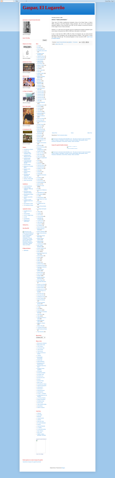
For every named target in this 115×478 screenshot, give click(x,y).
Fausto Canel (40, 151)
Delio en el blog (40, 118)
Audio (38, 71)
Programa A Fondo (41, 265)
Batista (38, 79)
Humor (38, 179)
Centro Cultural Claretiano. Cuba (27, 153)
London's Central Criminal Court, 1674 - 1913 (28, 201)
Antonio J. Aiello (40, 65)
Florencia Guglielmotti (42, 157)
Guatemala (39, 171)
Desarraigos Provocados (39, 358)
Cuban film (39, 111)
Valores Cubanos (41, 407)
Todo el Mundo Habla (41, 404)
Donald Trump (40, 124)
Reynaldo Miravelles (41, 281)
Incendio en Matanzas (42, 190)
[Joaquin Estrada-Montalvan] (40, 452)
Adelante (39, 413)
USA (62, 44)
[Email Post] (80, 42)
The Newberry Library (28, 205)
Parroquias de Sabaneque (27, 175)
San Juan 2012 (40, 293)
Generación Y (40, 388)
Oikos (38, 259)
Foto (38, 162)
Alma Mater (39, 414)
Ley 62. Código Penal (28, 215)
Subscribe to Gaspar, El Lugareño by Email (32, 461)
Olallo (38, 260)
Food (38, 160)
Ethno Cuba (39, 382)
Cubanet (39, 355)
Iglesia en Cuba (40, 185)
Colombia (39, 108)
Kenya (38, 201)
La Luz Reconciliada (41, 206)
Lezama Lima (40, 220)
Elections (39, 136)
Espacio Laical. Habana (27, 169)
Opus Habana (40, 430)
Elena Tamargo (40, 138)
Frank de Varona (40, 165)
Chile (38, 100)
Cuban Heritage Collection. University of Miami (28, 189)
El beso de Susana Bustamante (41, 131)
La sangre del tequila (41, 208)
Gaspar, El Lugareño (44, 7)
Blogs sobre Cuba (41, 344)
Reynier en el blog (41, 284)
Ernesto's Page (40, 380)
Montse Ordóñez (40, 248)
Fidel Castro (39, 156)
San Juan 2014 (40, 295)
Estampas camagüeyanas (40, 149)
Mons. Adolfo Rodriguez (40, 246)
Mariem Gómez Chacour (40, 239)
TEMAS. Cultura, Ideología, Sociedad (41, 435)
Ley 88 (25, 217)
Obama (38, 257)
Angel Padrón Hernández (40, 61)
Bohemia (39, 416)
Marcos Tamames (41, 231)
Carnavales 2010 (41, 99)
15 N (38, 46)
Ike (37, 188)
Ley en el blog (40, 216)
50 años (39, 47)
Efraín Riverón (40, 129)
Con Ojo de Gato (40, 348)
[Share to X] (85, 42)
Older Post (89, 132)
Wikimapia (26, 250)
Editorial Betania (40, 361)
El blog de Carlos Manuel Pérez (41, 364)
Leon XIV (39, 214)
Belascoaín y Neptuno (42, 343)
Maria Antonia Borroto (41, 233)
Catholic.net (26, 151)
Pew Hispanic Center (28, 203)
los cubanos (39, 225)
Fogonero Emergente (41, 385)
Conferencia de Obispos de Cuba (27, 156)
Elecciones (39, 135)
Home (72, 132)
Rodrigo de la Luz (41, 289)
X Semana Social (41, 327)
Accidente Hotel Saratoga (40, 54)
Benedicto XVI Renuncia (40, 83)
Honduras (39, 177)
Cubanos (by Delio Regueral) (41, 114)
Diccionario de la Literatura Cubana (28, 192)
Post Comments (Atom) (62, 135)
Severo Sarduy (40, 298)
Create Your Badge (39, 454)
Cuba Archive (40, 351)
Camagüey (39, 86)
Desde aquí (39, 359)
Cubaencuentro (40, 418)
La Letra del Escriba (41, 429)
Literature (39, 223)
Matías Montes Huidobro (40, 242)
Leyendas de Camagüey (40, 218)
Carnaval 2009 (40, 92)
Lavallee (39, 213)
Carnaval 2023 (40, 97)
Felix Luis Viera (40, 152)
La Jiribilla (39, 427)
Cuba (38, 109)
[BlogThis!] (83, 42)
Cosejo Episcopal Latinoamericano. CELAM (27, 162)
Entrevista (39, 145)
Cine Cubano (40, 346)
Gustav (38, 173)
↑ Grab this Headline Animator (72, 148)
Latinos (56, 44)
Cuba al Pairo (40, 349)
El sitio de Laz (40, 376)
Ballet (38, 74)
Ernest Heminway (41, 147)
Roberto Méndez (40, 285)
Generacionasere (41, 390)
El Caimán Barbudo (41, 422)
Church (38, 106)
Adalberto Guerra (41, 56)
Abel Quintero (40, 49)
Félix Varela (39, 154)
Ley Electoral (26, 218)
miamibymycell (40, 243)
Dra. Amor (39, 126)
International (40, 194)
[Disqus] (72, 68)
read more (89, 36)
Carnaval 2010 (40, 94)
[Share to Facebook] (86, 42)
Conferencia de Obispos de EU (27, 159)
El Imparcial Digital (41, 372)
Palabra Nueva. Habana (27, 172)
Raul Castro (39, 274)
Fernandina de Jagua (41, 384)
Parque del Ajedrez (41, 399)
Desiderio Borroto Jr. (41, 121)
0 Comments (75, 42)
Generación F (40, 387)
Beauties (39, 80)
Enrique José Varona (41, 142)
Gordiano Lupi (40, 168)
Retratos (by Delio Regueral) (41, 278)
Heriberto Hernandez (41, 174)
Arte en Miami (40, 70)
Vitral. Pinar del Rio (28, 180)
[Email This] (82, 42)
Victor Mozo (39, 314)
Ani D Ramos (40, 63)
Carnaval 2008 (40, 91)
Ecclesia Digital (27, 164)
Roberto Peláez (40, 287)
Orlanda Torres (40, 263)
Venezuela (39, 310)
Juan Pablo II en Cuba (42, 199)
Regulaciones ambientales (27, 221)
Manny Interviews (41, 227)
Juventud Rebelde (41, 426)
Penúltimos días (40, 401)
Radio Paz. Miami (27, 177)
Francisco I (39, 163)
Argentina (39, 66)
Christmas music (40, 105)
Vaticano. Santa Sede (28, 178)
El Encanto (39, 133)
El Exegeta (39, 371)
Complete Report (56, 38)
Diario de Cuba (40, 421)
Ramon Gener (40, 272)
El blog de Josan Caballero (40, 369)
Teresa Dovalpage (41, 299)
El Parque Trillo (40, 374)
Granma (39, 424)
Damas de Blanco (41, 115)
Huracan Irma (40, 180)
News (59, 44)
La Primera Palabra (41, 398)
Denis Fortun (40, 120)
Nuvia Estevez (40, 255)
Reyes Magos (40, 280)
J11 (38, 195)
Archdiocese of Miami (28, 149)
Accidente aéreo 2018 (42, 50)
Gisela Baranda (40, 166)
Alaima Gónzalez (41, 57)
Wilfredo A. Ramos (41, 323)
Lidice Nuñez (40, 222)
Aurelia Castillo (40, 73)
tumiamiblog (39, 406)
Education (39, 127)
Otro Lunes (39, 432)
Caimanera (39, 85)
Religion (39, 275)
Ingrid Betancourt (41, 192)
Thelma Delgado (40, 305)
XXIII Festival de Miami (42, 329)
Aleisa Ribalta (40, 59)
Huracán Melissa (40, 182)
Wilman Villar (40, 325)
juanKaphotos (40, 392)
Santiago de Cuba (41, 296)
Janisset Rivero (40, 197)
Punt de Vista (40, 402)
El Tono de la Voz (41, 377)
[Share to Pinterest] (88, 42)
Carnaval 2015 (40, 95)
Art (37, 68)
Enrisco (38, 379)
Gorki (38, 170)
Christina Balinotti (41, 102)
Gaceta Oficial (27, 213)
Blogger (63, 467)
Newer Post (54, 132)
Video (38, 316)
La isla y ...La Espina (41, 393)
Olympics (39, 262)
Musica (38, 249)
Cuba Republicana (28, 186)
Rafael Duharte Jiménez (40, 270)
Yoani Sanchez (40, 331)
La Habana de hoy (41, 203)
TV (37, 306)
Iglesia (38, 184)
